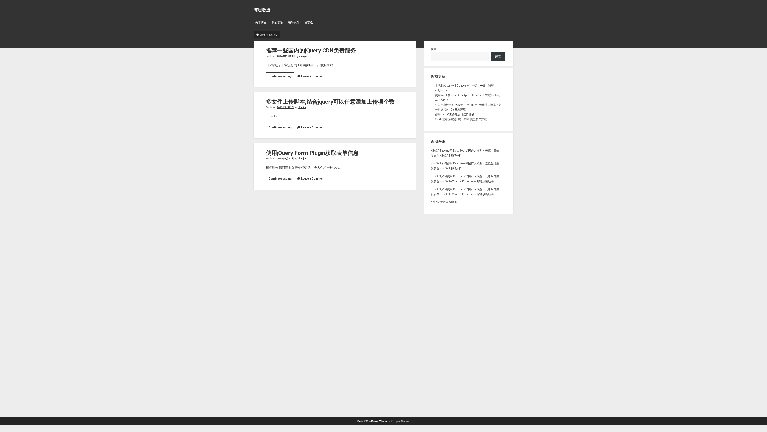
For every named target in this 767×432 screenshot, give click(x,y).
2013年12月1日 (285, 107)
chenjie (303, 56)
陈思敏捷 (262, 9)
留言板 (308, 22)
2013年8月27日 (285, 158)
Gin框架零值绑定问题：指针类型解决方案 (461, 119)
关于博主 (260, 22)
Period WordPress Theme (372, 421)
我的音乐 (277, 22)
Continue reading (281, 77)
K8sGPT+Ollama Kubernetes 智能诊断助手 (467, 181)
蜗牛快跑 (293, 22)
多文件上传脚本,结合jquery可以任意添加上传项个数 (330, 101)
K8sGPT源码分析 (451, 155)
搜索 (433, 49)
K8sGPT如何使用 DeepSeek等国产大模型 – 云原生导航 (465, 150)
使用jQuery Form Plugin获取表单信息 (312, 153)
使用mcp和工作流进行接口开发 (454, 114)
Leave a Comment (313, 76)
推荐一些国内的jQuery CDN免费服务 (311, 50)
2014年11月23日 (286, 56)
